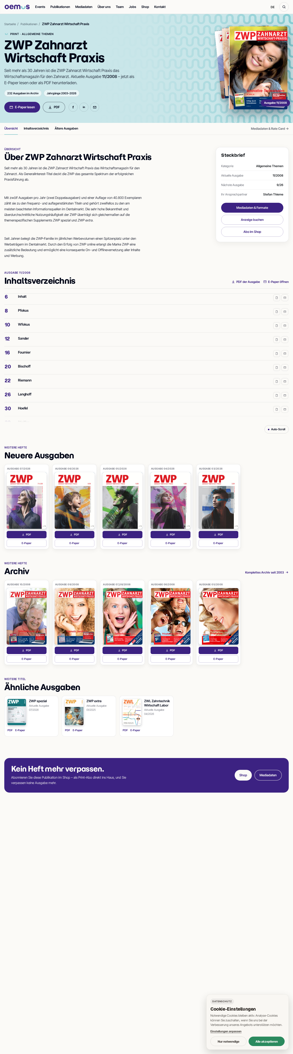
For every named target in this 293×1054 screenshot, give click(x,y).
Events (40, 7)
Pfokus (23, 305)
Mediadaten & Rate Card (270, 129)
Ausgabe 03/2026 (211, 468)
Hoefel (23, 403)
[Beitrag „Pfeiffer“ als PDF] (276, 418)
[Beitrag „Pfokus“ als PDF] (276, 306)
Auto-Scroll (278, 429)
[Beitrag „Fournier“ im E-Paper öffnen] (284, 348)
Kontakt (160, 7)
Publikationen (60, 7)
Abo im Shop (252, 231)
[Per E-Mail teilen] (94, 107)
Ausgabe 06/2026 (67, 468)
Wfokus (24, 319)
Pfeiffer (23, 417)
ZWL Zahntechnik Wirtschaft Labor (157, 703)
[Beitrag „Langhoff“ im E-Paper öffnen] (284, 390)
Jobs (132, 7)
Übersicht (11, 128)
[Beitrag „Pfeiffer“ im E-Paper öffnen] (284, 418)
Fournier (24, 347)
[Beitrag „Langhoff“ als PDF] (276, 390)
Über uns (104, 7)
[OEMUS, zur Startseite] (17, 7)
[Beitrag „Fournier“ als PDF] (276, 348)
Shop (145, 7)
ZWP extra (93, 701)
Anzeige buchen (252, 219)
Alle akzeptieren (266, 1041)
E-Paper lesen (25, 107)
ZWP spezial (38, 701)
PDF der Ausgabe (248, 282)
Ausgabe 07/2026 (18, 468)
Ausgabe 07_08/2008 (116, 584)
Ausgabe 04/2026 (163, 468)
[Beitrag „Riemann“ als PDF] (276, 376)
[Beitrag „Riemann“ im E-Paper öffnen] (284, 376)
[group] (146, 357)
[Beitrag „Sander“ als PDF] (276, 334)
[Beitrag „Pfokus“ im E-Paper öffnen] (284, 306)
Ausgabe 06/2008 (163, 584)
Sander (23, 333)
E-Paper (34, 544)
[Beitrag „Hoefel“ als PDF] (276, 404)
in (84, 107)
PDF (57, 107)
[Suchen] (284, 7)
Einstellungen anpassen (226, 1031)
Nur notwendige (228, 1041)
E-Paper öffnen (278, 282)
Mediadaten (83, 7)
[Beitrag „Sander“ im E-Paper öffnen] (284, 334)
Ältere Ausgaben (66, 128)
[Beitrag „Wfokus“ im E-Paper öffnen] (284, 320)
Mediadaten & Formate (252, 207)
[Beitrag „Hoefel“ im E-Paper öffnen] (284, 404)
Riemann (25, 375)
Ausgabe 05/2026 (115, 468)
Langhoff (24, 389)
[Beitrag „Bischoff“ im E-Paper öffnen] (284, 362)
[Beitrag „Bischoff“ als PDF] (276, 362)
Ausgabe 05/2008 (211, 584)
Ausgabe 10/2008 (18, 584)
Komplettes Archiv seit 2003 (264, 572)
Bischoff (24, 361)
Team (120, 7)
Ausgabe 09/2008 (67, 584)
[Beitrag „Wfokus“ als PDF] (276, 320)
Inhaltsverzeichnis (36, 128)
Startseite (10, 24)
